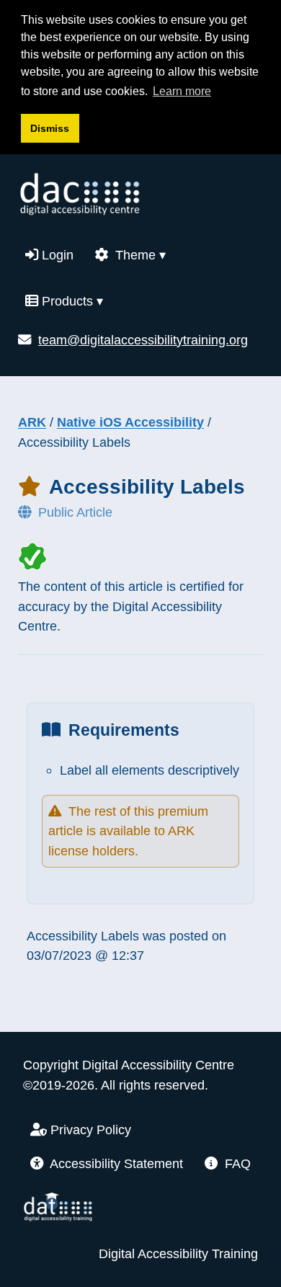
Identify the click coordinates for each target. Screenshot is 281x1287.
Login (55, 254)
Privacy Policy (89, 1129)
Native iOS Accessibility (130, 421)
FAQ (236, 1163)
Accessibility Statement (115, 1163)
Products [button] (70, 300)
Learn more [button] (182, 91)
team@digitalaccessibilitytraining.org (143, 339)
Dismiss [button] (49, 128)
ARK (32, 421)
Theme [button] (139, 254)
